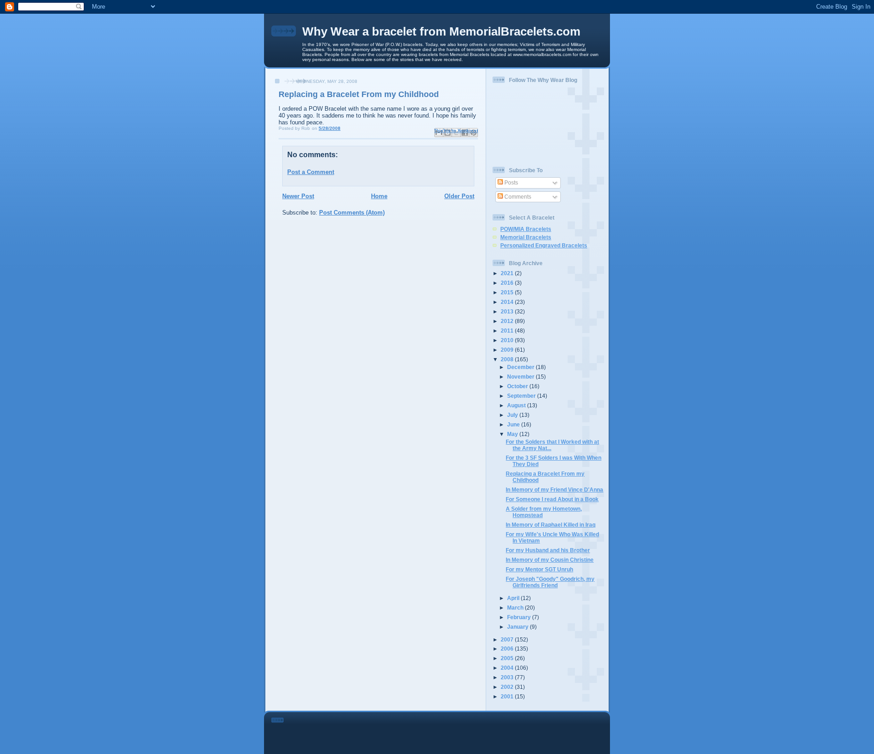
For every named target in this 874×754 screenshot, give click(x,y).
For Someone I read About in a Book (552, 499)
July (513, 415)
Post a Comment (310, 172)
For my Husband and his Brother (548, 550)
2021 (508, 273)
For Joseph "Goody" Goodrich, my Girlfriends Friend (550, 582)
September (522, 396)
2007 (508, 639)
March (516, 607)
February (519, 617)
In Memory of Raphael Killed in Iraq (550, 525)
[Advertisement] (449, 731)
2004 (508, 668)
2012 (508, 321)
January (518, 627)
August (517, 405)
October (518, 386)
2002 (508, 687)
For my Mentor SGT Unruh (539, 569)
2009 (508, 350)
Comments (517, 197)
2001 (508, 696)
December (521, 367)
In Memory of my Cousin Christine (550, 560)
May (513, 434)
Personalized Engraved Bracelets (543, 245)
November (521, 377)
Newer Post (298, 196)
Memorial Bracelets (525, 237)
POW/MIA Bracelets (525, 229)
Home (379, 196)
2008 (508, 359)
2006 (508, 648)
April (514, 598)
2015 (508, 292)
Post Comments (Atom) (352, 212)
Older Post (459, 196)
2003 (508, 677)
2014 (508, 302)
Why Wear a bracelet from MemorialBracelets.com (441, 31)
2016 (508, 283)
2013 (508, 311)
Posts (510, 182)
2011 (508, 330)
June (514, 424)
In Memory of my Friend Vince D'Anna (554, 489)
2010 (508, 340)
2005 (508, 658)
